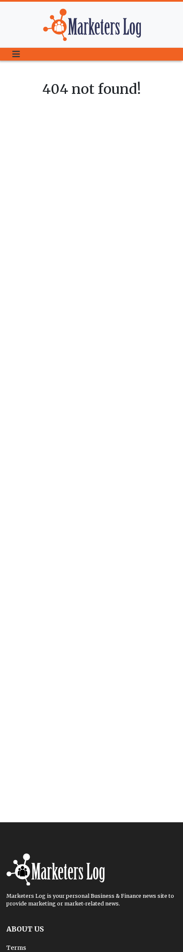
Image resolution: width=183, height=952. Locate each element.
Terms (16, 948)
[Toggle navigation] (16, 54)
